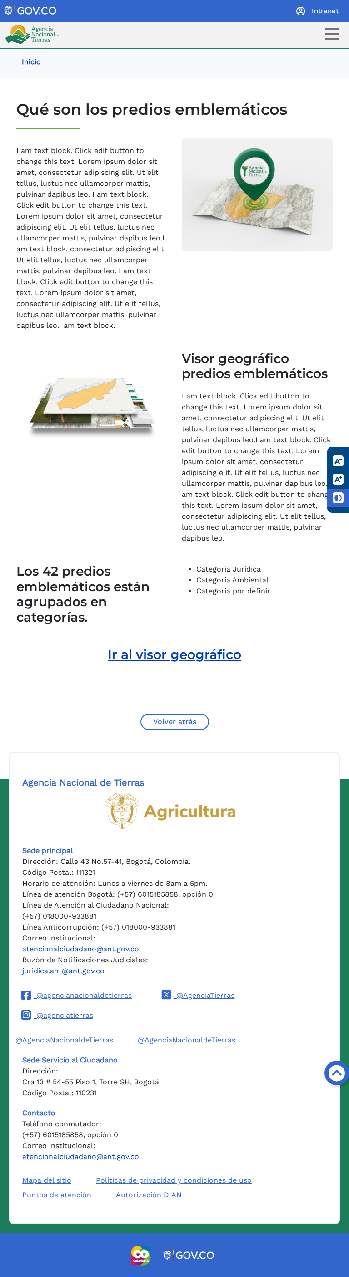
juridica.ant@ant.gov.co (63, 970)
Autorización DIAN (149, 1194)
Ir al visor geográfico (174, 654)
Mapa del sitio (46, 1180)
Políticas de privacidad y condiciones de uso (174, 1180)
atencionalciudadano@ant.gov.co (80, 949)
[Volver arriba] (336, 1073)
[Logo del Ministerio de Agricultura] (170, 811)
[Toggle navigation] (331, 34)
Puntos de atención (56, 1194)
